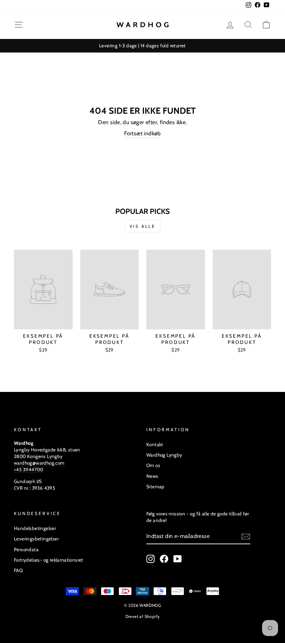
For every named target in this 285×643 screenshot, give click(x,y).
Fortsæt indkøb (142, 133)
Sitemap (155, 486)
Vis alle (143, 226)
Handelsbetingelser (35, 528)
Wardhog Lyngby (164, 455)
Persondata (26, 549)
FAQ (18, 570)
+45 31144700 (28, 469)
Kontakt (154, 444)
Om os (153, 465)
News (152, 476)
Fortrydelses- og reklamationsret (48, 560)
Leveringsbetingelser (36, 538)
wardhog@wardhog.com (39, 463)
